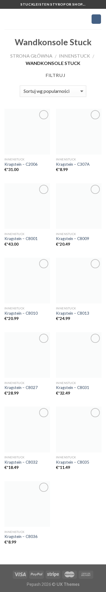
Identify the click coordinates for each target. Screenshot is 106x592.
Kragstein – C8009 (72, 238)
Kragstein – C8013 (72, 313)
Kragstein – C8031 (72, 387)
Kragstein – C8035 (72, 462)
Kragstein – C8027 (21, 387)
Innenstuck (74, 55)
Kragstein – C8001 (21, 238)
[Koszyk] (96, 19)
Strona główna (31, 55)
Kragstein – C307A (73, 164)
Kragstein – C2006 (21, 164)
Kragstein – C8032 (21, 462)
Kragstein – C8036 (21, 536)
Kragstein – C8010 (21, 313)
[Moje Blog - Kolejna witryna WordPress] (53, 19)
